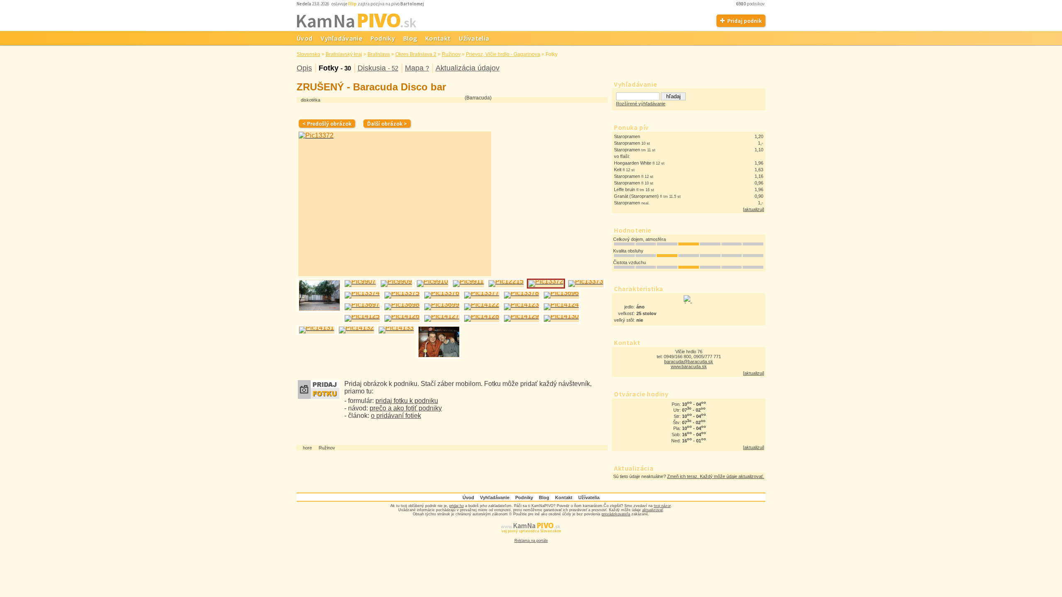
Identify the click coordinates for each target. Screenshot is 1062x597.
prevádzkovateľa (616, 514)
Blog (410, 38)
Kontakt (438, 38)
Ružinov (451, 54)
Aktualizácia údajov (467, 68)
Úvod (304, 38)
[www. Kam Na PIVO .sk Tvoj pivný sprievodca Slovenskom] (531, 536)
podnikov (750, 4)
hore (307, 447)
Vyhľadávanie (341, 38)
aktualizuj (753, 209)
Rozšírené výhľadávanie (640, 103)
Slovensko (308, 54)
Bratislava (379, 54)
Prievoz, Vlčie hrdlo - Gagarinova (503, 54)
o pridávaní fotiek (396, 415)
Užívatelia (474, 38)
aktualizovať (652, 510)
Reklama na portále (531, 541)
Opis (304, 68)
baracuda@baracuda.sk (688, 361)
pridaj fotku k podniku (406, 400)
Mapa (417, 68)
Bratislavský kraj (344, 54)
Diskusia (378, 68)
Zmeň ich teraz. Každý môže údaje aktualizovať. (715, 476)
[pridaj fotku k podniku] (318, 396)
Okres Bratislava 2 (415, 54)
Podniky (382, 38)
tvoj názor (662, 506)
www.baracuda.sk (689, 366)
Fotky (335, 68)
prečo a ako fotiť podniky (406, 408)
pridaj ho (456, 506)
